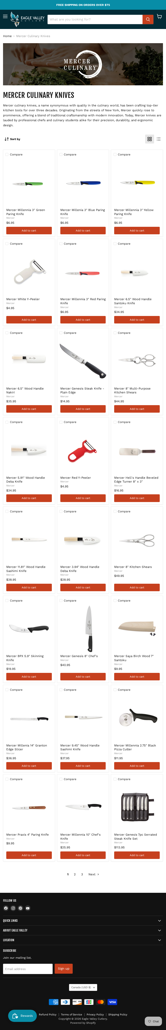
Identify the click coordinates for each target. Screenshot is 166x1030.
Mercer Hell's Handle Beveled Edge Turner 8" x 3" (136, 480)
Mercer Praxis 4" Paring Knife (27, 834)
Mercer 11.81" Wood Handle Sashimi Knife (26, 569)
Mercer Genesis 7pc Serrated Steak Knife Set (135, 836)
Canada (81, 987)
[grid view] (149, 139)
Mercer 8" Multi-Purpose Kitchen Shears (132, 390)
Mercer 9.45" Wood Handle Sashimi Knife (80, 747)
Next (92, 874)
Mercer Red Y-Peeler (75, 478)
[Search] (148, 19)
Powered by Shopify (83, 1022)
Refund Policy (47, 1014)
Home (7, 36)
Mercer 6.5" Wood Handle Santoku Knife (133, 301)
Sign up (63, 968)
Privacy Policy (95, 1014)
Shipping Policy (117, 1014)
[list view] (158, 139)
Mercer (10, 217)
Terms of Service (71, 1014)
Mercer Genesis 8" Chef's (79, 656)
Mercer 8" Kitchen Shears (133, 567)
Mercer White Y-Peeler (23, 299)
